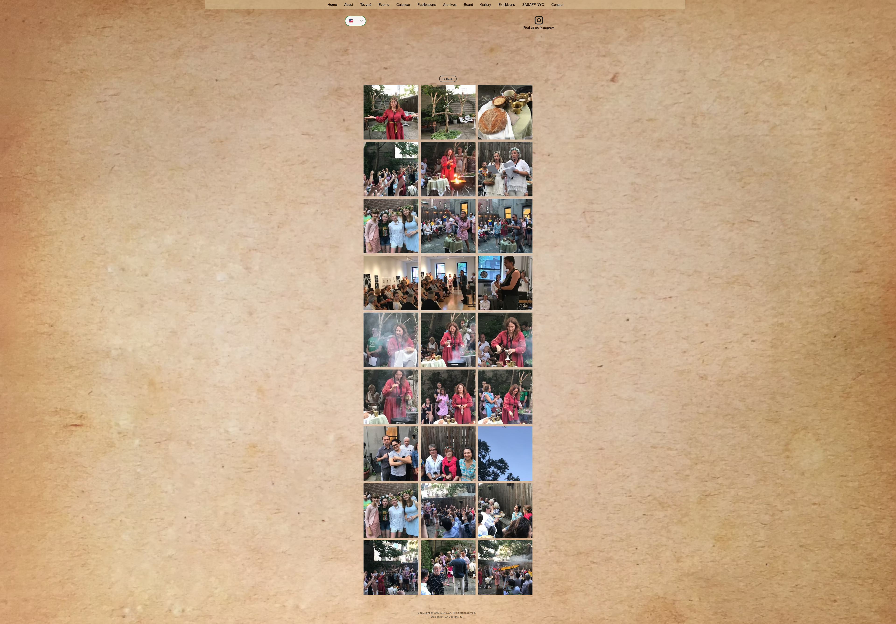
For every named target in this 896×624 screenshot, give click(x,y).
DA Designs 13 (453, 616)
